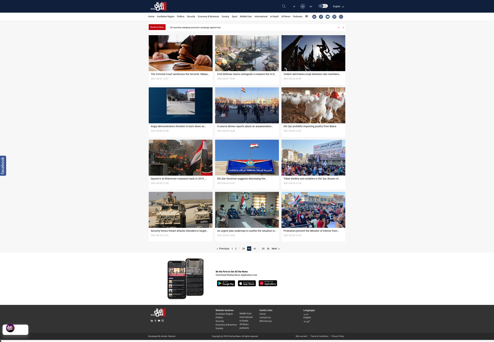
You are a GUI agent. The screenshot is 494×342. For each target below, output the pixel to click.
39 (243, 248)
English (307, 317)
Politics (180, 16)
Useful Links (265, 310)
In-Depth (274, 16)
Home (151, 16)
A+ (311, 6)
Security (191, 16)
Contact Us (265, 317)
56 (268, 248)
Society (225, 16)
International (260, 16)
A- (294, 6)
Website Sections (225, 310)
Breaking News (157, 27)
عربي (306, 313)
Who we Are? (301, 336)
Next (275, 248)
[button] (339, 27)
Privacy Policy (338, 336)
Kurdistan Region (165, 16)
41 (255, 248)
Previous (224, 248)
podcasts (297, 16)
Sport (234, 16)
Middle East (246, 16)
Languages (309, 310)
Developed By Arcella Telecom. (162, 336)
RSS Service (265, 321)
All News (285, 16)
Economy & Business (208, 16)
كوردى (306, 321)
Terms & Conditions (319, 336)
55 (263, 248)
